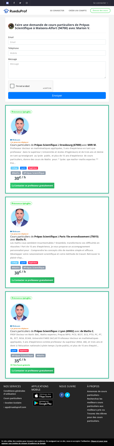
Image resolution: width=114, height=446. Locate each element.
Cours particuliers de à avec (53, 145)
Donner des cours (100, 10)
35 (20, 361)
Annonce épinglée (22, 111)
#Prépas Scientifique (33, 173)
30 (20, 178)
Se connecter (57, 10)
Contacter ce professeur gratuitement (33, 185)
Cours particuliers (13, 398)
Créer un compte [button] (78, 10)
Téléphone (13, 48)
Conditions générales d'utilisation (14, 392)
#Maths (16, 173)
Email (11, 37)
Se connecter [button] (100, 2)
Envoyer (57, 95)
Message (12, 59)
